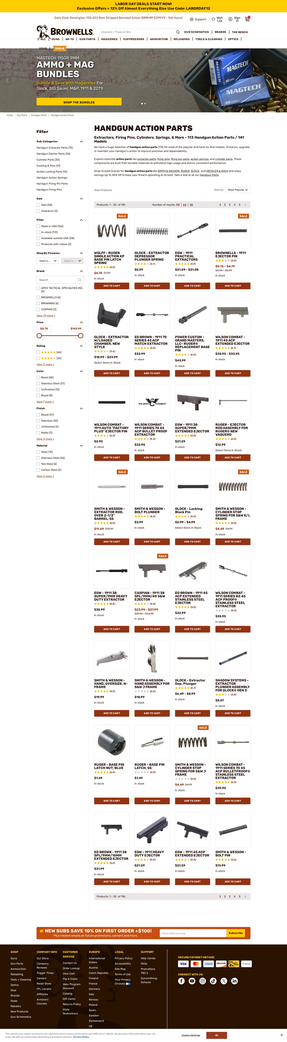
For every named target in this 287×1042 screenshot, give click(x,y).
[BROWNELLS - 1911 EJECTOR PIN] (233, 231)
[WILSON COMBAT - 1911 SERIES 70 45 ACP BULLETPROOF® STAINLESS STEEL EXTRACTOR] (233, 742)
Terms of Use (123, 974)
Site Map (120, 969)
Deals (14, 1000)
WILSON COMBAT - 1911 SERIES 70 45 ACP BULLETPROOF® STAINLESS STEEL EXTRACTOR (232, 771)
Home (10, 115)
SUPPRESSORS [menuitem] (133, 39)
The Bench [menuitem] (240, 32)
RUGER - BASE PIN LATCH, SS (149, 766)
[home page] (65, 32)
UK (90, 1026)
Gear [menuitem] (43, 48)
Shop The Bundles (79, 102)
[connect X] (224, 981)
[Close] (281, 1035)
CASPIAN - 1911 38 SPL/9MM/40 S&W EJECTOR (150, 596)
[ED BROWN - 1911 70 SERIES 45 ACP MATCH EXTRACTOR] (152, 315)
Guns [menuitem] (56, 39)
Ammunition (18, 969)
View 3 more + (45, 364)
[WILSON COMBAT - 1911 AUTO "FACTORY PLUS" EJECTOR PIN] (112, 402)
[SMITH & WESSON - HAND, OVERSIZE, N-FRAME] (112, 658)
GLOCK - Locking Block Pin (188, 510)
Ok (216, 1035)
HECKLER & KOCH (217, 171)
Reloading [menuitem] (182, 39)
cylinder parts (224, 159)
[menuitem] (43, 39)
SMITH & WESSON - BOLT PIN (230, 853)
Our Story (43, 958)
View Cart (69, 973)
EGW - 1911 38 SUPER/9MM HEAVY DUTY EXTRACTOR (110, 596)
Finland (93, 978)
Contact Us (70, 963)
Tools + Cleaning (21, 979)
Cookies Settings (191, 1035)
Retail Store (44, 983)
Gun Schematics (21, 1016)
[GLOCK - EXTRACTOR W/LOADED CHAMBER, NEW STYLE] (112, 315)
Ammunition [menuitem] (159, 39)
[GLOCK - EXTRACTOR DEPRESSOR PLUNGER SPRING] (152, 231)
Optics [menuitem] (233, 39)
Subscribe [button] (236, 933)
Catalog (68, 993)
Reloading (17, 974)
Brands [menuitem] (220, 32)
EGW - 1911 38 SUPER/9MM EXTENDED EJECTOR (192, 428)
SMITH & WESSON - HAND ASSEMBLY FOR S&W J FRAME (152, 684)
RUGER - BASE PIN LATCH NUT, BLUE (109, 766)
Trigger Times (45, 973)
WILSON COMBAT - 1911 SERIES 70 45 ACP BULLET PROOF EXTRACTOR (151, 429)
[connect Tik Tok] (213, 981)
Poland (93, 1004)
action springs (199, 159)
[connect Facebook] (181, 981)
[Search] (177, 32)
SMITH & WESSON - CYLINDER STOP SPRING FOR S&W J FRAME (190, 769)
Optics (15, 984)
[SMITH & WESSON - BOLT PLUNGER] (152, 486)
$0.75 (44, 328)
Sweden (94, 1015)
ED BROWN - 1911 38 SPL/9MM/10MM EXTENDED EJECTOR (111, 855)
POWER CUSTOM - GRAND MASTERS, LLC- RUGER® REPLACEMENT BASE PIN (192, 343)
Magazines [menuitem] (109, 39)
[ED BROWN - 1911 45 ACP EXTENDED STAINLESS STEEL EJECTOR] (192, 570)
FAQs (144, 963)
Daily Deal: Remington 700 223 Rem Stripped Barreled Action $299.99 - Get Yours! (118, 18)
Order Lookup (71, 968)
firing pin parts (180, 159)
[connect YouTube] (192, 981)
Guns (14, 958)
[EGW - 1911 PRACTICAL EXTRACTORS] (192, 231)
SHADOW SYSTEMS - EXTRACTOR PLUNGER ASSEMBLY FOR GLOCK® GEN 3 (232, 685)
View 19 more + (46, 315)
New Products (19, 1011)
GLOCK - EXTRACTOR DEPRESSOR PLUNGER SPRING (152, 256)
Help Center (148, 958)
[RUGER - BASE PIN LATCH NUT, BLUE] (112, 742)
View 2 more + (45, 476)
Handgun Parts (39, 115)
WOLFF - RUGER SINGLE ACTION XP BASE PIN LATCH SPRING (109, 257)
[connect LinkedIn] (234, 981)
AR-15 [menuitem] (69, 39)
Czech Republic (98, 973)
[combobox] (48, 261)
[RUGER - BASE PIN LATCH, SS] (152, 742)
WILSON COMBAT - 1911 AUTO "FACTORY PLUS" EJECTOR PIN (111, 428)
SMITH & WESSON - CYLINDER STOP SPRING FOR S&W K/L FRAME (232, 513)
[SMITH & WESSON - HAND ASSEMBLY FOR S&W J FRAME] (152, 658)
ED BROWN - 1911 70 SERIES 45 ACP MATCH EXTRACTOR (151, 340)
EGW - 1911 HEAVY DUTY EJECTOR (149, 853)
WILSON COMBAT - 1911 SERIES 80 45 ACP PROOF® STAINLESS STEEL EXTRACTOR (230, 599)
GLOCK (195, 171)
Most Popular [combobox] (236, 189)
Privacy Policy (123, 958)
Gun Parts (22, 115)
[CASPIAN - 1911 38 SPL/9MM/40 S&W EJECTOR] (152, 570)
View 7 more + (45, 401)
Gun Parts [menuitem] (87, 39)
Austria (93, 967)
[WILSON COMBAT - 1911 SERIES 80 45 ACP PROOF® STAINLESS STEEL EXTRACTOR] (233, 570)
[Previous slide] (7, 80)
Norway (93, 999)
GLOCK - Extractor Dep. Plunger (190, 682)
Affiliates (42, 994)
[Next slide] (279, 80)
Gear (13, 990)
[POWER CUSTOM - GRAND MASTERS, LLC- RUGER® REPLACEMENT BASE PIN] (192, 315)
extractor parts (146, 159)
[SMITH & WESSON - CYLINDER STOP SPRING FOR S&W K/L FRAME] (233, 486)
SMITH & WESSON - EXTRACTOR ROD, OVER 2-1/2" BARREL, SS (109, 513)
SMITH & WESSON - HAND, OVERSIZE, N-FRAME (111, 684)
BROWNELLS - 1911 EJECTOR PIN (230, 254)
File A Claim (70, 978)
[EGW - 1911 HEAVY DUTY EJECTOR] (152, 830)
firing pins (163, 159)
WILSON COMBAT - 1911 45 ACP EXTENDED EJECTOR (232, 340)
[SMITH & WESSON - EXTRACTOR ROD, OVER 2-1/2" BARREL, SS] (112, 486)
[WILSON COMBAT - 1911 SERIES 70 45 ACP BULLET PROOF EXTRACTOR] (152, 402)
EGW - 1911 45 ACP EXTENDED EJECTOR (192, 853)
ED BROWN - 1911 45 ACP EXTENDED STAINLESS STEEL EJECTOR (191, 597)
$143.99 (76, 328)
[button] (234, 19)
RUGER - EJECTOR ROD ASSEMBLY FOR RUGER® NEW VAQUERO (231, 429)
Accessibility (123, 963)
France (93, 983)
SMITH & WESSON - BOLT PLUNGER (150, 510)
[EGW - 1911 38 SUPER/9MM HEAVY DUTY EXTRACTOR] (112, 570)
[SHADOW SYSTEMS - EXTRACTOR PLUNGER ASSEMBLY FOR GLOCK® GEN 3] (233, 658)
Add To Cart (111, 285)
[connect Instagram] (202, 981)
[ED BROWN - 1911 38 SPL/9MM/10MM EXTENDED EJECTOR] (112, 830)
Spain (92, 1010)
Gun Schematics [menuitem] (196, 32)
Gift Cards (69, 998)
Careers (42, 978)
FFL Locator (44, 988)
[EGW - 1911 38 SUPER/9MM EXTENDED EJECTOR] (192, 402)
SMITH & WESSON (169, 171)
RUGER (185, 171)
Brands (15, 995)
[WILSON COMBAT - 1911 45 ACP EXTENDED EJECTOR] (233, 315)
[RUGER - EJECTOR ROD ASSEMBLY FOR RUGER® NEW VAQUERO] (233, 402)
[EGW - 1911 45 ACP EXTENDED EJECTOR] (192, 830)
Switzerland (96, 1020)
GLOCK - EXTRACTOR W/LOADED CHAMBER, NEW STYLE (111, 342)
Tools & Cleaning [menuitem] (208, 39)
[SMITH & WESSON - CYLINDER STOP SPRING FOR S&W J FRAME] (192, 742)
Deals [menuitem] (59, 48)
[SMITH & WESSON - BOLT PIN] (233, 830)
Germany (94, 988)
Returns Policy (72, 1004)
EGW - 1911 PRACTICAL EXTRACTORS (186, 256)
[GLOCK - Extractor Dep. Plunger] (192, 658)
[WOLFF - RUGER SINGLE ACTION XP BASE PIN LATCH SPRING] (112, 231)
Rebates (16, 1006)
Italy (91, 994)
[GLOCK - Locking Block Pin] (192, 486)
